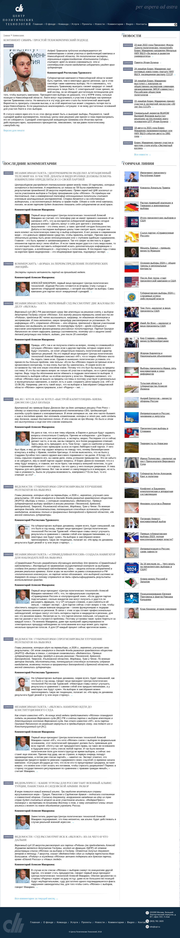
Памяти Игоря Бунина (146, 62)
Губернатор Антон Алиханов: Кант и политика (156, 475)
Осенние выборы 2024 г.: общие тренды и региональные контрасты (158, 266)
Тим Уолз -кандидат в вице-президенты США (155, 309)
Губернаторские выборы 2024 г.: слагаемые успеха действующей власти (157, 296)
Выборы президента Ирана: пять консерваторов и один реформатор (158, 371)
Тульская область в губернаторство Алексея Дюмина (153, 386)
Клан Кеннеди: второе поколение (158, 609)
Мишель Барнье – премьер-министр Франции (155, 249)
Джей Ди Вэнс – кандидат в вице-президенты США (155, 324)
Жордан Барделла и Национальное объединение (156, 354)
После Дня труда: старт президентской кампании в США (158, 279)
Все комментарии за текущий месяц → (36, 898)
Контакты (141, 24)
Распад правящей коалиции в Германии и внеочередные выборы (156, 205)
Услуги (75, 24)
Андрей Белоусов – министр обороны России (156, 400)
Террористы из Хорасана (154, 443)
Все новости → (142, 154)
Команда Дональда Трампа (155, 187)
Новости (100, 24)
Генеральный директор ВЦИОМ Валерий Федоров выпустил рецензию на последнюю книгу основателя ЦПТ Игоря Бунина (151, 117)
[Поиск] (175, 25)
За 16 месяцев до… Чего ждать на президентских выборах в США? (157, 566)
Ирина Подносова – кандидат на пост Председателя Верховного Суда (158, 461)
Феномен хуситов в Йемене (155, 503)
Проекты (87, 24)
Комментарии (115, 24)
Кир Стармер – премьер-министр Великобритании (154, 339)
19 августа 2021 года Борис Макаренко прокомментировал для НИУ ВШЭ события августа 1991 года (153, 132)
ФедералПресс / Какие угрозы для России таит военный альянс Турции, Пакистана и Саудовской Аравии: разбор (63, 784)
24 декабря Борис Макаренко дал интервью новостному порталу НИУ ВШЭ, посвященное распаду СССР (154, 71)
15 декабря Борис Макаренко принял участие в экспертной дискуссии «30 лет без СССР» (154, 104)
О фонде (51, 24)
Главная (38, 24)
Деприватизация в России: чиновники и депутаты (155, 415)
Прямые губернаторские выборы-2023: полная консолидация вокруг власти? (156, 536)
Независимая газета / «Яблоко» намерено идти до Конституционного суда (53, 708)
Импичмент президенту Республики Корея (153, 174)
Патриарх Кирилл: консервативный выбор (153, 520)
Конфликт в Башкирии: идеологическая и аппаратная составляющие (156, 491)
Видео (129, 24)
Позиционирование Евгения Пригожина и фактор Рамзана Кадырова (156, 597)
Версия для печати (14, 130)
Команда (63, 24)
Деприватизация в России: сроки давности (155, 550)
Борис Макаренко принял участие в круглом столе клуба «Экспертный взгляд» (153, 145)
